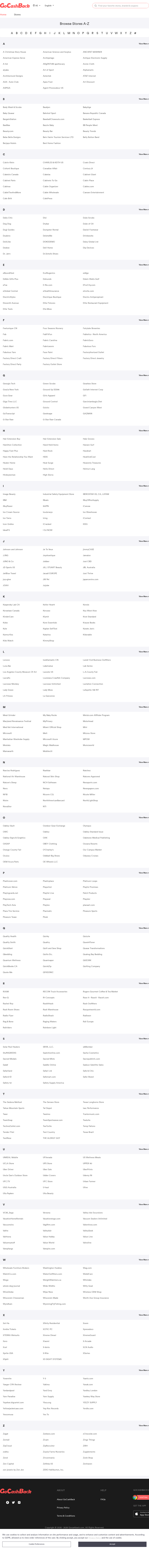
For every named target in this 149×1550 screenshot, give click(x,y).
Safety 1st (7, 1082)
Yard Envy (47, 1390)
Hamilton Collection (12, 444)
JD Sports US (9, 567)
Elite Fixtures (49, 303)
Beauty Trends (89, 131)
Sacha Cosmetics (91, 1052)
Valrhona (7, 1236)
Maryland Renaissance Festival (17, 721)
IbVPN (46, 506)
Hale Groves (88, 438)
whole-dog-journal (11, 1285)
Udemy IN (87, 1175)
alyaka (6, 69)
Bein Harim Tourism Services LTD (58, 137)
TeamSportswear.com (53, 1120)
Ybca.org (47, 1402)
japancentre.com (90, 579)
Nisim (5, 800)
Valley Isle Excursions (93, 1212)
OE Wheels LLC (50, 861)
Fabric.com (8, 340)
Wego (5, 1279)
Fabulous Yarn (9, 352)
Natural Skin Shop (51, 776)
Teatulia (86, 1120)
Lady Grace (8, 689)
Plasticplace (48, 881)
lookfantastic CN (50, 659)
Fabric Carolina (50, 340)
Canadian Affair (50, 168)
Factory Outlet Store (52, 364)
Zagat (5, 1433)
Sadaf (5, 1064)
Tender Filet (8, 1132)
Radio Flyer (8, 1015)
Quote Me (7, 972)
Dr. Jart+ (7, 253)
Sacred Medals (9, 1058)
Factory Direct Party (12, 364)
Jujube (46, 585)
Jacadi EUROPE (50, 573)
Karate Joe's (88, 628)
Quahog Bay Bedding (92, 954)
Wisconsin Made (50, 1297)
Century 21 (88, 168)
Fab (4, 334)
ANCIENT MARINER (92, 51)
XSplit (5, 1359)
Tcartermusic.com (91, 1114)
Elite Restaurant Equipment (95, 303)
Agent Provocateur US (53, 87)
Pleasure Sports (90, 911)
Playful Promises (90, 887)
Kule (5, 628)
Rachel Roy (8, 1003)
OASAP (6, 843)
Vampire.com (49, 1248)
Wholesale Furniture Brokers (16, 1267)
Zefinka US (48, 1463)
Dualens (6, 235)
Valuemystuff (9, 1242)
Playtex (46, 905)
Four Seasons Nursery (53, 328)
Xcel (5, 1347)
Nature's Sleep (9, 782)
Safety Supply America (53, 1082)
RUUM (6, 991)
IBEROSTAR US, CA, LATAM (96, 494)
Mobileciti (47, 751)
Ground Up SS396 (51, 389)
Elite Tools (8, 309)
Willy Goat (88, 1285)
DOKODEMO (49, 241)
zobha (5, 1451)
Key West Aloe (90, 610)
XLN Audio (88, 1347)
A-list (5, 63)
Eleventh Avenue (11, 303)
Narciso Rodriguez (11, 770)
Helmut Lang (89, 468)
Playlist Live (48, 893)
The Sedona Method (12, 1102)
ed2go (86, 273)
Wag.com (87, 1267)
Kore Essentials (50, 622)
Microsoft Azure (50, 739)
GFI (84, 395)
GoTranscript (9, 413)
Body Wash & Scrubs (12, 107)
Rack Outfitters (90, 1003)
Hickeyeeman (9, 474)
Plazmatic (47, 911)
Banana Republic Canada (94, 113)
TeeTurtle (47, 1126)
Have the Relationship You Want (18, 456)
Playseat (46, 899)
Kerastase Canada (11, 610)
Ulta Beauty (48, 1193)
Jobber (46, 561)
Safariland (7, 1070)
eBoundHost (8, 273)
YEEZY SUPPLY (90, 1402)
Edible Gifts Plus (10, 279)
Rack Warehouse (50, 1009)
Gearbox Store (89, 383)
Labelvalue (48, 665)
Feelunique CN (10, 328)
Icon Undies (8, 524)
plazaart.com (89, 905)
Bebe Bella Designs (12, 137)
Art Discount (89, 81)
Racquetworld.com (91, 1009)
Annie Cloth (88, 63)
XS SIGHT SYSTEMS (52, 1359)
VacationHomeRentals (13, 1218)
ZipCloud (7, 1445)
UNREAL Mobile (10, 1157)
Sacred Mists (49, 1058)
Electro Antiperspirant (93, 297)
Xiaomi (46, 1341)
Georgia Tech (9, 383)
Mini (85, 727)
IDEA (85, 524)
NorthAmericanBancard (53, 800)
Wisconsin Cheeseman (13, 1297)
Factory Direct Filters (52, 358)
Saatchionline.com (51, 1052)
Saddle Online (49, 1064)
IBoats (45, 500)
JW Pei (46, 579)
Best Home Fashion (52, 143)
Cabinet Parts (9, 180)
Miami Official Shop (52, 727)
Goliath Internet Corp (93, 389)
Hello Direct (48, 468)
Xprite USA (8, 1353)
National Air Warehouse (14, 776)
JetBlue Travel (9, 573)
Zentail (6, 1439)
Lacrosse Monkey (11, 683)
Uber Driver (8, 1169)
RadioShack (48, 1015)
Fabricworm (48, 346)
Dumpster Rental (50, 229)
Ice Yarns (7, 518)
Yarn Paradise (9, 1396)
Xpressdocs (88, 1329)
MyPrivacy (47, 721)
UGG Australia (9, 1187)
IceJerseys (48, 512)
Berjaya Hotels (9, 143)
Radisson (87, 1015)
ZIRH (85, 1445)
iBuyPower (8, 506)
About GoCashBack (66, 1499)
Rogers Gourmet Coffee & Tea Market (100, 991)
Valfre (5, 1230)
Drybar (46, 223)
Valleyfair (47, 1230)
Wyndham (7, 1303)
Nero (5, 788)
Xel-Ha (6, 1323)
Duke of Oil (88, 223)
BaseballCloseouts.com (53, 119)
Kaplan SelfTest (50, 628)
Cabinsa (6, 186)
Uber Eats (47, 1169)
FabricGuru (88, 340)
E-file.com (47, 285)
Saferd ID (7, 1076)
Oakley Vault (9, 825)
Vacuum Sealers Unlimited (95, 1218)
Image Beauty (9, 494)
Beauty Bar (48, 131)
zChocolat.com (90, 1433)
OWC (5, 831)
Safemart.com (49, 1076)
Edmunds (47, 279)
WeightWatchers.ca (52, 1279)
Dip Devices (88, 247)
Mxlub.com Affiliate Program (96, 715)
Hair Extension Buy (11, 438)
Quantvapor (48, 960)
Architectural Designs (13, 75)
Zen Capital (8, 1463)
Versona (46, 1212)
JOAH (5, 585)
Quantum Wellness (12, 960)
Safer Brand (88, 1076)
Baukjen (46, 107)
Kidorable (87, 634)
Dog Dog (7, 223)
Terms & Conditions (66, 1515)
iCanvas (86, 506)
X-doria (46, 1347)
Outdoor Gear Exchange (54, 825)
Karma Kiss (8, 634)
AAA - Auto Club (10, 81)
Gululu (46, 407)
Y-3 (44, 1378)
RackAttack (48, 1003)
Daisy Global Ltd (90, 241)
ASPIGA (6, 87)
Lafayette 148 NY (91, 689)
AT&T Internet (89, 75)
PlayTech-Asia (9, 905)
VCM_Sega (8, 1212)
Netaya (46, 788)
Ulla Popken (8, 1193)
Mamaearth (8, 751)
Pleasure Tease (10, 917)
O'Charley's (48, 849)
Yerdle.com (88, 1408)
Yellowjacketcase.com (13, 1408)
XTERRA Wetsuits (11, 1335)
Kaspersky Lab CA (11, 604)
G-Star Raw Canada (52, 419)
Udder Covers (49, 1175)
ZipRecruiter (49, 1445)
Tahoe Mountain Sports (13, 1108)
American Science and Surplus (57, 51)
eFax (5, 285)
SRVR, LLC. (48, 1046)
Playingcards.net (10, 893)
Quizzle (86, 936)
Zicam (46, 1439)
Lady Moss (48, 689)
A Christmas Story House (14, 51)
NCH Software (49, 782)
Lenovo (6, 659)
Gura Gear (8, 395)
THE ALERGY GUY (51, 1138)
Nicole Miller (89, 794)
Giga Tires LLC (10, 401)
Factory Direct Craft (12, 358)
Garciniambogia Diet (92, 401)
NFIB (5, 794)
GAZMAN (87, 413)
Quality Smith (9, 942)
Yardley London (90, 1390)
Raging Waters (49, 1021)
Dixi (45, 217)
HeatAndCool (89, 456)
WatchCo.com (9, 1273)
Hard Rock (47, 450)
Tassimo (46, 1114)
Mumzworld (88, 745)
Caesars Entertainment (93, 192)
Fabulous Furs (89, 346)
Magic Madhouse (51, 745)
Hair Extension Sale (52, 438)
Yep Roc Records (50, 1408)
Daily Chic (8, 217)
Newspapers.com (91, 788)
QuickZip (47, 966)
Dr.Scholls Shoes (50, 253)
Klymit (46, 616)
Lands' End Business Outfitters (97, 659)
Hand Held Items (50, 444)
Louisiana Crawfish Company (56, 677)
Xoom (85, 1323)
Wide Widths (49, 1285)
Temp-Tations (89, 1126)
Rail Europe (88, 1021)
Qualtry (46, 942)
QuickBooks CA (10, 966)
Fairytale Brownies (91, 328)
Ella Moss (47, 309)
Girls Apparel (49, 395)
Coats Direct (89, 162)
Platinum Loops (90, 881)
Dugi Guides (8, 229)
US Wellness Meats (92, 1157)
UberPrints (88, 1169)
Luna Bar (7, 665)
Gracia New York (10, 389)
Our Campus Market (92, 849)
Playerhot (47, 887)
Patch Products (90, 893)
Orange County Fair (12, 849)
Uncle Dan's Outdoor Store (15, 1175)
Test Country (49, 1132)
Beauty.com (8, 131)
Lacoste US (48, 671)
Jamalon (87, 555)
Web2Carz (88, 1273)
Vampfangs (8, 1248)
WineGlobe (8, 1291)
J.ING (5, 555)
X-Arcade (87, 1341)
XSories (86, 1353)
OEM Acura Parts (11, 861)
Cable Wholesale (51, 192)
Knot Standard (89, 616)
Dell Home (48, 247)
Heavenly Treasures (92, 462)
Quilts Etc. (48, 954)
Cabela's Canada (10, 174)
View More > (144, 43)
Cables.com (88, 186)
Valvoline (87, 1242)
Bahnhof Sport (49, 113)
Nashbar (46, 770)
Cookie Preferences (36, 1544)
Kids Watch (8, 640)
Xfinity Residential (51, 1323)
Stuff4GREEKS (9, 1052)
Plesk (45, 917)
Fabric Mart (8, 346)
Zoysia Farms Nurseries (53, 1451)
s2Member (88, 1046)
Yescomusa (8, 1414)
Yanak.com (88, 1384)
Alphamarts (88, 69)
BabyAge (87, 107)
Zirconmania (48, 1457)
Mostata (6, 745)
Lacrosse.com (89, 677)
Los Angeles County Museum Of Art (20, 671)
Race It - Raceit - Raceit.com (96, 997)
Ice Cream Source (11, 512)
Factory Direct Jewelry (93, 358)
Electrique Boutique (52, 297)
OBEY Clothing (50, 843)
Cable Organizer (50, 186)
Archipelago (48, 57)
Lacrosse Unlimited (52, 683)
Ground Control (50, 401)
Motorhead (88, 721)
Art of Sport (48, 69)
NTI (44, 806)
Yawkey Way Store (91, 1396)
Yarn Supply (48, 1396)
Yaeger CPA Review (12, 1384)
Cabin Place (88, 180)
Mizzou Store (89, 733)
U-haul (46, 1187)
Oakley (46, 831)
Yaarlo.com (88, 1378)
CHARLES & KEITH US (53, 162)
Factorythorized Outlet (93, 352)
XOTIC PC (48, 1329)
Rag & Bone (8, 1021)
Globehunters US (11, 407)
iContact (87, 518)
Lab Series (88, 665)
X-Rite (46, 1353)
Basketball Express (91, 119)
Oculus (6, 855)
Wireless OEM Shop (92, 1291)
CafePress (47, 198)
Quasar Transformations (94, 948)
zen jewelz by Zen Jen (13, 1469)
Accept (112, 1544)
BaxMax (6, 125)
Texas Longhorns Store (93, 1102)
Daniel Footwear (90, 229)
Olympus (87, 825)
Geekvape (47, 413)
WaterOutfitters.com (52, 1273)
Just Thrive (88, 573)
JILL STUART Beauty (52, 567)
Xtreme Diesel (49, 1335)
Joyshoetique (49, 555)
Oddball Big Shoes (51, 855)
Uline (85, 1187)
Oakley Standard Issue (93, 831)
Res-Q (6, 997)
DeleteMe (47, 235)
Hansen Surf (88, 444)
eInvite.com (88, 291)
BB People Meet (90, 125)
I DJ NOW (47, 530)
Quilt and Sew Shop (52, 948)
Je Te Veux (48, 549)
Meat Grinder (9, 715)
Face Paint (48, 352)
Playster (86, 899)
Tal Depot (47, 1108)
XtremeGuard (89, 1335)
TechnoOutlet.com (11, 1126)
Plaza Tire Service (11, 911)
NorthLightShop (90, 800)
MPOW (86, 739)
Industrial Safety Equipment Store (58, 494)
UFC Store (48, 1181)
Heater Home (9, 462)
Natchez (87, 770)
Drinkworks (88, 235)
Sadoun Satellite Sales (93, 1064)
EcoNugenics (49, 273)
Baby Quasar (8, 113)
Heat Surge (48, 462)
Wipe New (48, 1291)
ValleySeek (88, 1230)
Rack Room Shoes (11, 1009)
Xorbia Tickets (9, 1329)
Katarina (46, 634)
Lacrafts (6, 677)
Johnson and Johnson (13, 549)
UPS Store (47, 1163)
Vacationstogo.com (51, 1218)
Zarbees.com (49, 1433)
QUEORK (87, 960)
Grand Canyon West (92, 407)
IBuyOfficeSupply (91, 500)
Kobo (5, 622)
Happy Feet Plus (10, 450)
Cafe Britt (7, 198)
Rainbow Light (49, 1027)
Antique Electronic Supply (95, 57)
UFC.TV (6, 1181)
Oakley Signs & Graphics (14, 837)
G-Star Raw (8, 419)
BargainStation (9, 119)
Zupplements (89, 1451)
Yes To (46, 1414)
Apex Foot (48, 81)
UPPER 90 (87, 1163)
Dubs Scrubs (88, 217)
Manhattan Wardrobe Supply (16, 739)
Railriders (7, 1027)
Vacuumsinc (8, 1224)
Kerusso (46, 610)
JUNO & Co (8, 561)
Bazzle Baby (48, 125)
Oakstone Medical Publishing (96, 837)
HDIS (45, 456)
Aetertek (47, 75)
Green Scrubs (49, 383)
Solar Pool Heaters (11, 1046)
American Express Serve (14, 57)
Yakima (46, 1384)
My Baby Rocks (50, 715)
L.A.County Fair (90, 671)
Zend (5, 1457)
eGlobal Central (10, 291)
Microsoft (7, 733)
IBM (5, 500)
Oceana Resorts (90, 843)
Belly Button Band (91, 137)
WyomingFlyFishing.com (54, 1303)
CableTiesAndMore (12, 192)
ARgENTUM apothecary (54, 63)
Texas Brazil (88, 1132)
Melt (45, 733)
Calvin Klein (8, 162)
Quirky (46, 936)
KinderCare (8, 616)
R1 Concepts (48, 997)
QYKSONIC (48, 972)
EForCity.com (89, 285)
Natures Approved (91, 776)
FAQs (103, 1499)
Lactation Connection (93, 683)
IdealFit (6, 530)
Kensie (86, 604)
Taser (5, 1114)
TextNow (7, 1138)
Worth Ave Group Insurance (96, 1297)
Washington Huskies (52, 1267)
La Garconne (49, 695)
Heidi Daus (8, 468)
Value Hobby (49, 1236)
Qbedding (7, 954)
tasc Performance (91, 1108)
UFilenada (47, 1157)
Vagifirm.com (49, 1224)
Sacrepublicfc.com (91, 1058)
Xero (5, 1341)
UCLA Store (8, 1163)
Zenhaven (87, 1463)
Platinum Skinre (10, 887)
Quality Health (9, 936)
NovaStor (7, 806)
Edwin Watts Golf (91, 279)
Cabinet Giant (89, 174)
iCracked (47, 524)
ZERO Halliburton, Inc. (53, 1469)
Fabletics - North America (95, 334)
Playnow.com (9, 899)
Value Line (88, 1236)
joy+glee (7, 579)
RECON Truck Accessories (55, 991)
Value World (48, 1242)
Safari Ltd (47, 1070)
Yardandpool (8, 1390)
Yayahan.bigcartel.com (13, 1402)
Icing (45, 518)
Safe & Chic (88, 1070)
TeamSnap (7, 1120)
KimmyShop (48, 640)
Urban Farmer (89, 1181)
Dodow (6, 247)
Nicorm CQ (48, 794)
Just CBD (87, 561)
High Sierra (48, 474)
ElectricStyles (9, 297)
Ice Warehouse (90, 512)
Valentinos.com (90, 1224)
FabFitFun (47, 334)
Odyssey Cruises (90, 855)
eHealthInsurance (51, 291)
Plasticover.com (10, 881)
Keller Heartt (49, 604)
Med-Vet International (13, 727)
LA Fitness (8, 695)
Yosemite (7, 1378)
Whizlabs (87, 1279)
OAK (45, 837)
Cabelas (46, 174)
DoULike (7, 241)
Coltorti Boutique (11, 168)
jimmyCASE (88, 549)
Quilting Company (91, 966)
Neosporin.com (90, 782)
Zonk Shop (88, 1457)
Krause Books (89, 622)
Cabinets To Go (50, 180)
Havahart (87, 450)
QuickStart (8, 948)
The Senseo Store (51, 1102)
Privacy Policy (63, 1507)
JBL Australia (89, 567)
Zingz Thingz (89, 1439)
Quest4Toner (89, 942)
